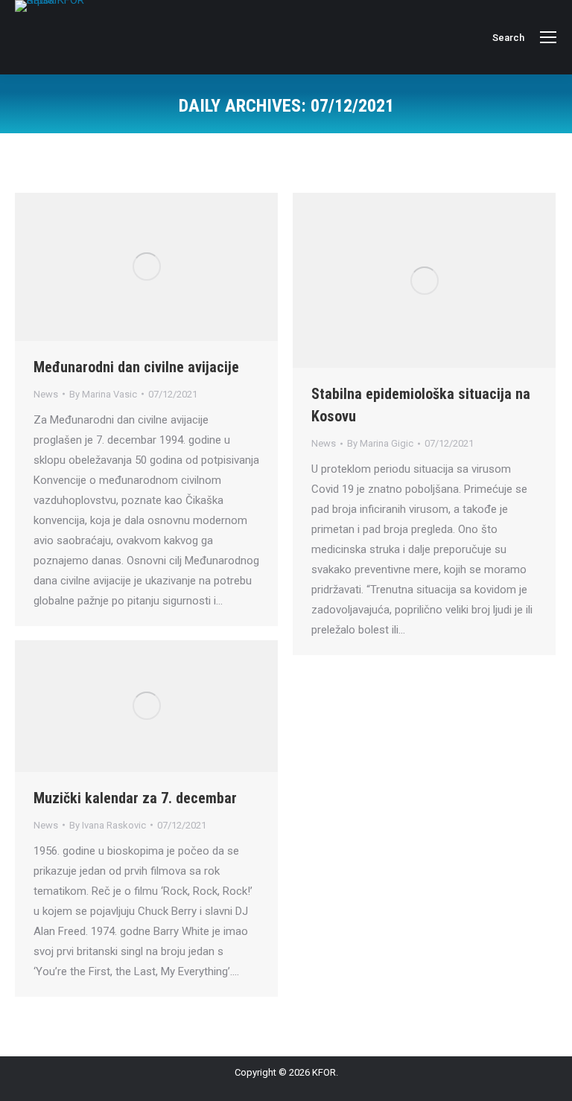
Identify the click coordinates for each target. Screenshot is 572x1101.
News (46, 394)
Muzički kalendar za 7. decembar (135, 798)
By (103, 394)
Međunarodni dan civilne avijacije (136, 367)
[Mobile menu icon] (548, 37)
